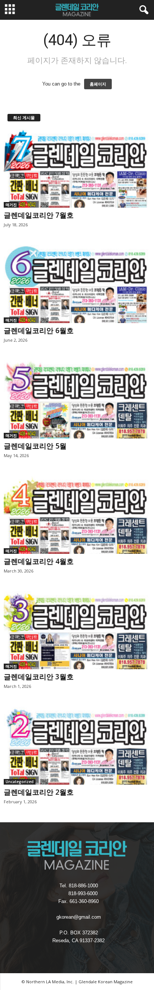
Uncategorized (20, 781)
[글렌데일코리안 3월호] (77, 630)
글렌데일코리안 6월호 (39, 330)
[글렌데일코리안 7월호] (77, 169)
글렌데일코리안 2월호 (39, 792)
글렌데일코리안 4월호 (39, 561)
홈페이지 (98, 84)
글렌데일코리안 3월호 (39, 677)
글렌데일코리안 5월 (35, 446)
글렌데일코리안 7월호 (39, 215)
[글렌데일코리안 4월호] (77, 515)
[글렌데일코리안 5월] (77, 399)
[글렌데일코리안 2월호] (77, 746)
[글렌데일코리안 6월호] (77, 284)
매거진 (11, 204)
